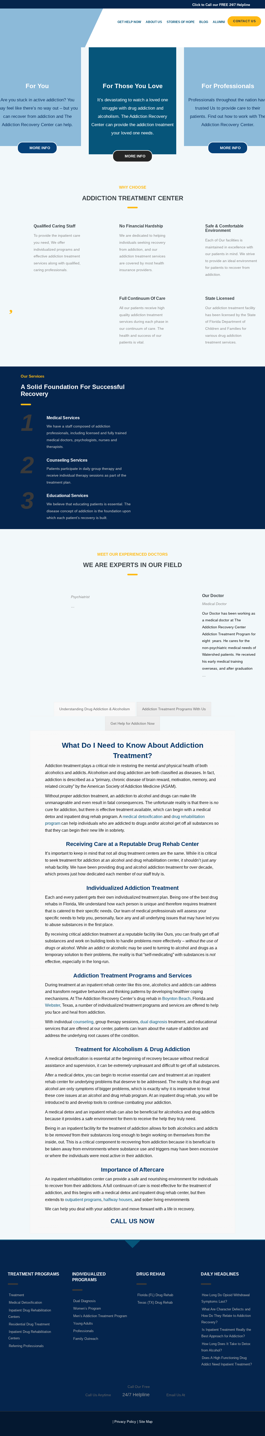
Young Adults (83, 1323)
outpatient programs (83, 1199)
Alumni (219, 22)
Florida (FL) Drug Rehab (155, 1295)
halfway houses (118, 1199)
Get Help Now (129, 22)
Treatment (16, 1295)
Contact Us (244, 21)
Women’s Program (87, 1308)
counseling (83, 1022)
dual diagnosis (153, 1022)
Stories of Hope (181, 22)
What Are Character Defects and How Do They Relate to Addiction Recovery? (226, 1315)
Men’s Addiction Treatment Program (100, 1316)
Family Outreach (85, 1339)
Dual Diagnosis (84, 1301)
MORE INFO (39, 148)
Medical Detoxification (25, 1302)
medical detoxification (143, 816)
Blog (203, 22)
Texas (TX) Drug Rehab (155, 1302)
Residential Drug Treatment (29, 1324)
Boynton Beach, (177, 998)
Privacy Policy (125, 1422)
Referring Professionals (26, 1346)
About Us (154, 22)
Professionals (83, 1331)
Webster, (53, 1005)
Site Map (145, 1422)
